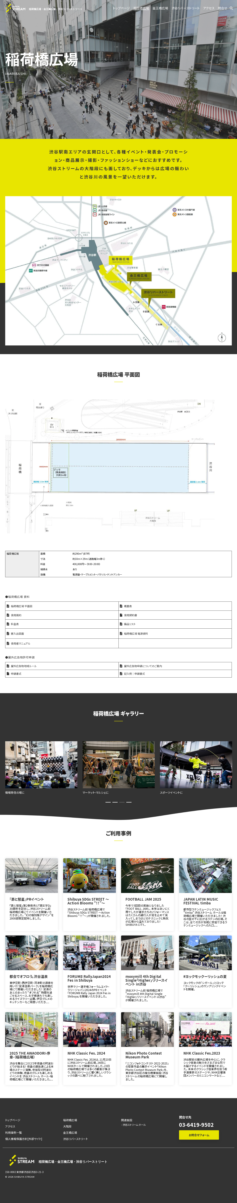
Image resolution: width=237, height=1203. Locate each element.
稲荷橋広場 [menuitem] (70, 1120)
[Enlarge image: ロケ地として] (196, 764)
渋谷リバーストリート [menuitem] (75, 1139)
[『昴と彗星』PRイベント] (31, 875)
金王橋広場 (160, 8)
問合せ (222, 8)
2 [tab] (114, 803)
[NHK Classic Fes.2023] (205, 1029)
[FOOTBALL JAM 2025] (147, 875)
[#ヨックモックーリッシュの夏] (205, 952)
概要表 (128, 606)
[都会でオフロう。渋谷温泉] (31, 952)
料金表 (15, 624)
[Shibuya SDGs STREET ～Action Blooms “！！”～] (89, 875)
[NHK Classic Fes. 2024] (89, 1029)
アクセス (208, 8)
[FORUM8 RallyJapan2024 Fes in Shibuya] (89, 952)
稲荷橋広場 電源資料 (136, 633)
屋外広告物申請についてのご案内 (143, 666)
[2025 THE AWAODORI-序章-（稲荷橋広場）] (31, 1029)
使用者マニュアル (20, 643)
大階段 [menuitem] (67, 1126)
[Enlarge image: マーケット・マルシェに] (41, 764)
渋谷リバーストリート (186, 8)
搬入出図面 (17, 633)
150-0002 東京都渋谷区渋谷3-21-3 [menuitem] (24, 1172)
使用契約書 (130, 615)
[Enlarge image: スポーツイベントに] (119, 764)
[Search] (231, 8)
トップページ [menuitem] (12, 1120)
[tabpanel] (41, 768)
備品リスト (130, 624)
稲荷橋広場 (141, 8)
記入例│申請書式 (134, 673)
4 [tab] (128, 803)
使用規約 (16, 615)
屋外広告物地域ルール (24, 666)
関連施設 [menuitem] (126, 1120)
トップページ (121, 8)
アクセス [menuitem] (10, 1126)
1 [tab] (107, 803)
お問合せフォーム (199, 1135)
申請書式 (16, 673)
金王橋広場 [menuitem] (70, 1132)
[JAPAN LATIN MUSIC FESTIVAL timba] (205, 875)
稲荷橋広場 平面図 (21, 606)
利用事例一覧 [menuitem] (13, 1132)
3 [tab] (121, 803)
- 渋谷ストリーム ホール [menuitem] (133, 1124)
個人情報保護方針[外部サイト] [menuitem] (23, 1139)
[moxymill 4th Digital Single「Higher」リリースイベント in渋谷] (147, 952)
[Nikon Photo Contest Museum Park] (147, 1029)
